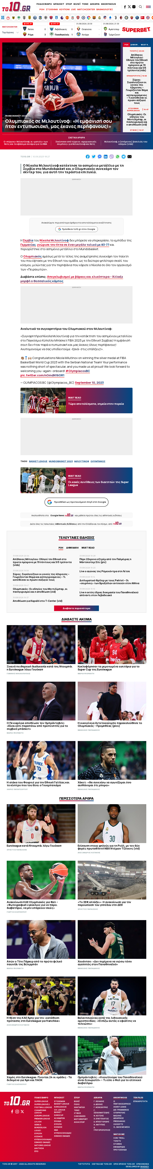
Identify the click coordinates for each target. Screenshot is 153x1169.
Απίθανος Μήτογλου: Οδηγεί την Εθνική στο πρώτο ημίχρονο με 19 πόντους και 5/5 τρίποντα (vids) (137, 63)
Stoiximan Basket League (61, 1102)
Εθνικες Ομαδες (42, 1142)
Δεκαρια (98, 1097)
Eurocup (58, 1115)
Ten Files (138, 1097)
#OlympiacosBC (78, 371)
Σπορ (77, 1097)
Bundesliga (40, 1127)
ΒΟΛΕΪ (77, 4)
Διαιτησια (39, 1148)
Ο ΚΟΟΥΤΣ (118, 1124)
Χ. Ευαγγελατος (101, 1118)
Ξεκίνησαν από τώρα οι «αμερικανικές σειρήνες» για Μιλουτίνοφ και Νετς (75, 143)
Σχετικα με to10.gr (102, 1164)
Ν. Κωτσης (99, 1115)
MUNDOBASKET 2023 (61, 461)
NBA (56, 1130)
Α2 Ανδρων (59, 1118)
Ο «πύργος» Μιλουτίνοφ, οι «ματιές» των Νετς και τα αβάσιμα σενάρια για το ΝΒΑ (26, 143)
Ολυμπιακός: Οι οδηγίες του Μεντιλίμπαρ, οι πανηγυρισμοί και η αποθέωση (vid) (136, 119)
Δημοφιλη (72, 547)
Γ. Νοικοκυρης (101, 1107)
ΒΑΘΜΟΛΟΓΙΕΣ (104, 9)
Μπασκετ (59, 1097)
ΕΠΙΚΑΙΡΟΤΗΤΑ (140, 1101)
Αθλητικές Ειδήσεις (66, 523)
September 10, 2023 (89, 383)
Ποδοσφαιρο (41, 1097)
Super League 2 (42, 1104)
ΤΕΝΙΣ (85, 4)
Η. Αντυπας (99, 1124)
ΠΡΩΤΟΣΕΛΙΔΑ (120, 1150)
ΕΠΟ (36, 1151)
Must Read (88, 547)
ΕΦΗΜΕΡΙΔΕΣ (119, 1147)
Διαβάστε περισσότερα (76, 608)
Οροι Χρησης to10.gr (124, 1164)
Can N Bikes (79, 1116)
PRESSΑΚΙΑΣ (119, 1121)
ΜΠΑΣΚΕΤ (58, 4)
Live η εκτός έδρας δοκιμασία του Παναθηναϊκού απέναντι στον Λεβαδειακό (108, 594)
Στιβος (77, 1113)
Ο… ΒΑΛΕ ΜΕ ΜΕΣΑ (121, 1127)
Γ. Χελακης (99, 1101)
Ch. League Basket (59, 1111)
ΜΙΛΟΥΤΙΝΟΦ (81, 461)
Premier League (42, 1118)
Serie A (37, 1124)
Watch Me (118, 1134)
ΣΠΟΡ (69, 4)
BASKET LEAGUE (38, 461)
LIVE (73, 9)
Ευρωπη (38, 1133)
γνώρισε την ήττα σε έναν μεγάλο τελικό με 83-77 (73, 245)
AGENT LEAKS (119, 1107)
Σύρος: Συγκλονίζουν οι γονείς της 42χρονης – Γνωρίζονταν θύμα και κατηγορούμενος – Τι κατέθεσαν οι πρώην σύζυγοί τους (137, 91)
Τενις (76, 1110)
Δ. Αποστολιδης (101, 1121)
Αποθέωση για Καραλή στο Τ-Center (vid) (38, 601)
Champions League (40, 1111)
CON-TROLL (119, 1138)
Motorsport (81, 1119)
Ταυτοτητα (84, 1164)
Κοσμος (38, 1136)
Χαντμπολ (79, 1107)
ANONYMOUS (108, 4)
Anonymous (120, 1097)
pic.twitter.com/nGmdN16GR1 (42, 375)
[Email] (129, 156)
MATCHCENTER (86, 9)
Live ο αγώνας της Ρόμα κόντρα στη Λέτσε (104, 571)
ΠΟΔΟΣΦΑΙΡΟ (44, 4)
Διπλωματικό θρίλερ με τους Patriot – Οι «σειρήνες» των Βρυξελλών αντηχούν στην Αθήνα (109, 582)
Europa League (41, 1115)
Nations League (42, 1145)
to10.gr (25, 156)
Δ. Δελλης (98, 1104)
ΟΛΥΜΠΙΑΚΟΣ (98, 461)
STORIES (117, 1144)
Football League (43, 1107)
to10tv (117, 1141)
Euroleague (60, 1107)
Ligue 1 (37, 1130)
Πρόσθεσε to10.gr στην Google (78, 229)
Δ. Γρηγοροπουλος (102, 1128)
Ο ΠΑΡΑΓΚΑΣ (119, 1112)
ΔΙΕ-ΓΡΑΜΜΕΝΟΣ (121, 1110)
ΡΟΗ (41, 9)
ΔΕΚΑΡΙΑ (95, 4)
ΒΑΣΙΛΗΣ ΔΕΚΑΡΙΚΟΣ (118, 1116)
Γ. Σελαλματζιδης (101, 1111)
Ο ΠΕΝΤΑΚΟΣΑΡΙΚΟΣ (122, 1102)
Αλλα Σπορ (79, 1122)
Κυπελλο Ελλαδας (43, 1139)
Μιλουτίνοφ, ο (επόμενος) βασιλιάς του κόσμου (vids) (125, 143)
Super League (41, 1101)
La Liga (38, 1121)
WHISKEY (144, 1166)
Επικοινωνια (142, 1164)
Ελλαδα (57, 1121)
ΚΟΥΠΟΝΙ (64, 9)
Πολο (76, 1104)
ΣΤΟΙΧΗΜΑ (52, 9)
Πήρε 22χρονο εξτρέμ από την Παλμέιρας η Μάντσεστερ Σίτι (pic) (105, 561)
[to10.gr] (16, 6)
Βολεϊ (76, 1101)
